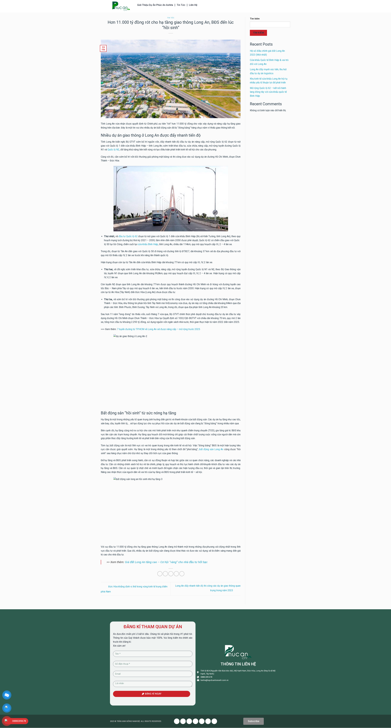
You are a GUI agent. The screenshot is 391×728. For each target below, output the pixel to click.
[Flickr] (208, 721)
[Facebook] (176, 721)
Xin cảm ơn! (119, 645)
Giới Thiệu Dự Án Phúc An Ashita (155, 5)
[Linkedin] (202, 721)
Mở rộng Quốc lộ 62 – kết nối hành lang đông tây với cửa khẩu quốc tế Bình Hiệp (268, 92)
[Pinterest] (195, 721)
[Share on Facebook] (159, 573)
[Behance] (214, 721)
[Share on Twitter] (165, 573)
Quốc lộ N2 (113, 149)
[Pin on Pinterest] (176, 573)
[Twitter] (183, 721)
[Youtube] (189, 721)
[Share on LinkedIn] (181, 573)
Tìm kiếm (255, 18)
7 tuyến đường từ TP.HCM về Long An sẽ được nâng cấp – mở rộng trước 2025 (158, 329)
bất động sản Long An (211, 449)
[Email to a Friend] (170, 573)
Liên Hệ (193, 5)
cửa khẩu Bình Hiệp (148, 244)
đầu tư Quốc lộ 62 (128, 236)
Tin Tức (181, 5)
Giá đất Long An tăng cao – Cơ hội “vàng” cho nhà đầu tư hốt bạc (166, 562)
